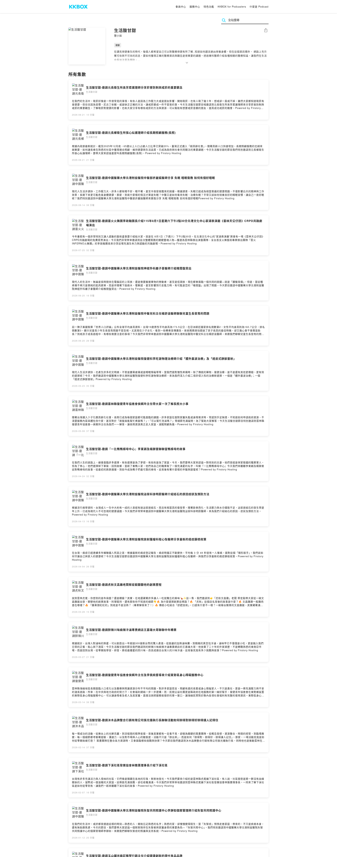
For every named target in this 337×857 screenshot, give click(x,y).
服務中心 (195, 6)
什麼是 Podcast (259, 6)
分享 (265, 30)
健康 (117, 45)
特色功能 (209, 6)
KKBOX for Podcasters (232, 6)
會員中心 (181, 6)
